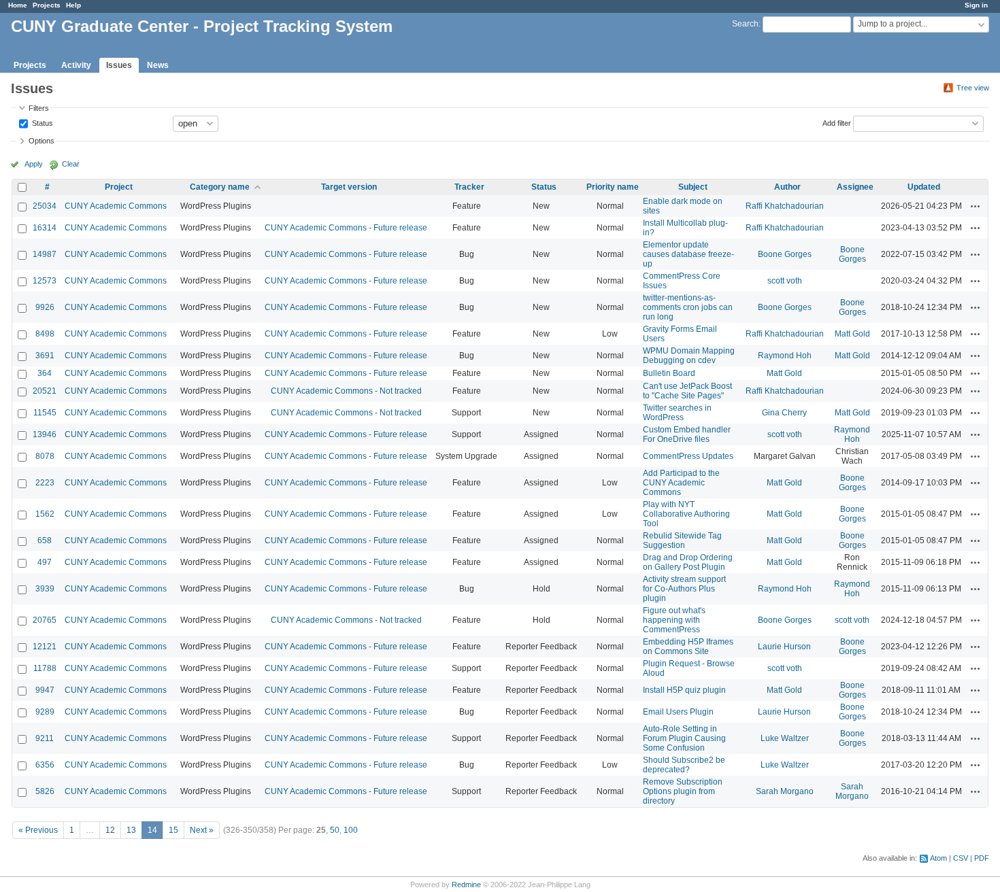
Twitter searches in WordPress (677, 412)
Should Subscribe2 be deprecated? (684, 764)
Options (41, 141)
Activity (76, 65)
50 (334, 830)
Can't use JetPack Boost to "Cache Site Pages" (687, 390)
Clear (71, 164)
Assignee (855, 187)
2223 (44, 482)
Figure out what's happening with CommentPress (674, 620)
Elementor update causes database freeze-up (688, 254)
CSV (960, 858)
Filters (39, 108)
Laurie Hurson (784, 646)
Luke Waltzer (785, 738)
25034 (44, 206)
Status (41, 122)
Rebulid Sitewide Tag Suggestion (682, 540)
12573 (44, 281)
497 (44, 562)
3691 (44, 355)
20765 (44, 620)
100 (351, 830)
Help (73, 5)
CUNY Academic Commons (116, 206)
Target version (349, 187)
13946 (44, 434)
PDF (981, 858)
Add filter (836, 122)
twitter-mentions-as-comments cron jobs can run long (688, 307)
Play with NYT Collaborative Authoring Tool (686, 514)
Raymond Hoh (785, 355)
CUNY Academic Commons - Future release (346, 228)
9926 (44, 307)
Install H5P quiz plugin (684, 690)
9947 (44, 690)
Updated (923, 187)
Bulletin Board (669, 373)
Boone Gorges (785, 254)
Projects (47, 5)
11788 (44, 668)
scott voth (784, 281)
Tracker (469, 187)
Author (787, 187)
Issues (119, 65)
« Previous (38, 830)
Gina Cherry (784, 412)
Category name (220, 187)
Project (119, 187)
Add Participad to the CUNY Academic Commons (681, 482)
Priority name (612, 187)
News (158, 65)
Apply (33, 164)
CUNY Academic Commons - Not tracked (346, 391)
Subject (692, 187)
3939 (44, 589)
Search (745, 24)
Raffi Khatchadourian (785, 206)
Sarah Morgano (785, 791)
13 (131, 830)
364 (44, 373)
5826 (44, 791)
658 (44, 540)
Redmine (466, 884)
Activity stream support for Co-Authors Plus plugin (684, 588)
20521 (44, 391)
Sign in (976, 5)
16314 (44, 228)
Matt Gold (852, 334)
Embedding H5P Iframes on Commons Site (688, 646)
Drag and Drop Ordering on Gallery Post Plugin (688, 562)
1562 (44, 514)
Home (17, 5)
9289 (44, 712)
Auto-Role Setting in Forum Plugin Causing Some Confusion (684, 738)
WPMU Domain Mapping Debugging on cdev (689, 355)
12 (110, 830)
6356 (44, 765)
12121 (44, 646)
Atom (938, 858)
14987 (44, 254)
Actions (975, 206)
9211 (44, 738)
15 (173, 830)
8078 (44, 456)
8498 (44, 334)
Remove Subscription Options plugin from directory (682, 791)
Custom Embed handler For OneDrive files (687, 434)
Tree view (972, 88)
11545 (44, 412)
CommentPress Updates (688, 456)
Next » (202, 830)
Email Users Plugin (678, 712)
